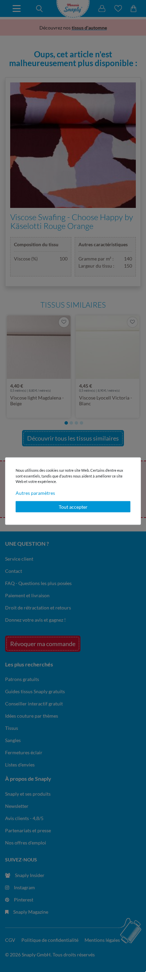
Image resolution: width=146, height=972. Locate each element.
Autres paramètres (35, 492)
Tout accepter (73, 506)
